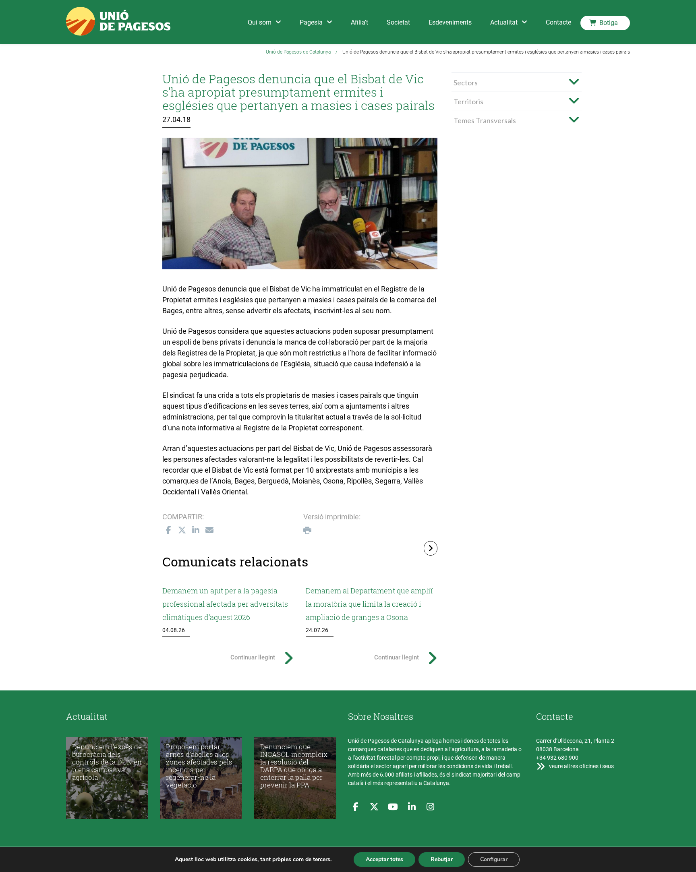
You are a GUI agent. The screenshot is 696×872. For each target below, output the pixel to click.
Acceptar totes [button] (384, 859)
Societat (398, 22)
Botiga (608, 23)
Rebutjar (442, 859)
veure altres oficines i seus (581, 766)
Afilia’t (359, 22)
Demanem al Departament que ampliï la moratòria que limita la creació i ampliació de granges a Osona (369, 604)
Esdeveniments (450, 22)
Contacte (558, 22)
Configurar (494, 859)
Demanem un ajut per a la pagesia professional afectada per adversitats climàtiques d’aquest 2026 (225, 604)
